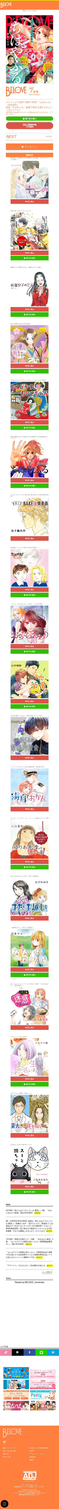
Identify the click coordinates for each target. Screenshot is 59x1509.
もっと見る (46, 1272)
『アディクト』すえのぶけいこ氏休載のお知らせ (29, 1265)
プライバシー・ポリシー (38, 1454)
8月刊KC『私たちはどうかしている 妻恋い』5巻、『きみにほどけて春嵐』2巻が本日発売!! (29, 1211)
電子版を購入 (31, 118)
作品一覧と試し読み (9, 1451)
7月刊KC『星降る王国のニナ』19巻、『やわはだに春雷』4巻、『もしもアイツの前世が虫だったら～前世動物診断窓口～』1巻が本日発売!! (29, 1241)
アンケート (31, 146)
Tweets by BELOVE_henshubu (29, 1282)
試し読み (30, 201)
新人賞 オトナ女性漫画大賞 (39, 1448)
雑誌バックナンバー (9, 1448)
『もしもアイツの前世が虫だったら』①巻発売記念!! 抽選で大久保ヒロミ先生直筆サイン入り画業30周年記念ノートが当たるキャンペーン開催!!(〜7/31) (29, 1254)
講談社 (32, 1460)
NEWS (32, 1451)
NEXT (29, 136)
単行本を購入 (31, 258)
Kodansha (21, 1491)
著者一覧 (6, 1454)
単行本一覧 (6, 1457)
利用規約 (33, 1457)
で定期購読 (29, 126)
